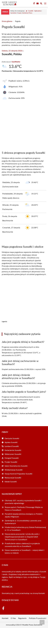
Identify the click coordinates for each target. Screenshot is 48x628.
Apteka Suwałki (11, 442)
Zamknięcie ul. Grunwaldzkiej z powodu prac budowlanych (23, 522)
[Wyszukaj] (41, 4)
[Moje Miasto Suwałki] (9, 3)
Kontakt (41, 593)
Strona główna (7, 21)
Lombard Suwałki (12, 446)
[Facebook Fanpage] (34, 3)
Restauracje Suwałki (13, 478)
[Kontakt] (37, 3)
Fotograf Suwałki (12, 458)
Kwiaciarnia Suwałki (13, 450)
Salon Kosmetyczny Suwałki (16, 466)
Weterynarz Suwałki (13, 454)
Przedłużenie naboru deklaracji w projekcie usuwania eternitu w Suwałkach (22, 545)
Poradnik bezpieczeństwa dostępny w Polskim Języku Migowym (23, 515)
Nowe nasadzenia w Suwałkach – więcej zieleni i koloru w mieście (24, 551)
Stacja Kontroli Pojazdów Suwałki (18, 474)
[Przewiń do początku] (42, 622)
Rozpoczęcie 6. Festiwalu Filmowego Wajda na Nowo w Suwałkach (24, 508)
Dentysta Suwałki (12, 438)
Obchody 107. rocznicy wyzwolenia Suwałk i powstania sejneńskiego (23, 502)
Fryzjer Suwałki (11, 462)
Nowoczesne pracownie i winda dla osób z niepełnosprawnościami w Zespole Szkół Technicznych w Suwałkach (22, 537)
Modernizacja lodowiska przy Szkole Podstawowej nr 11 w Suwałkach (25, 528)
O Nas (13, 618)
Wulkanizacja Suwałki (13, 470)
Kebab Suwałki (11, 482)
